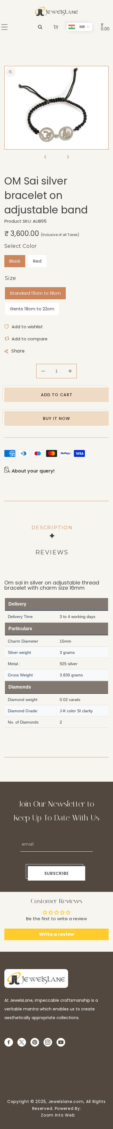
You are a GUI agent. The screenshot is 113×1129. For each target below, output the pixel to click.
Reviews (52, 552)
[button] (4, 27)
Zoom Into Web (56, 1115)
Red (37, 261)
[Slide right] (68, 157)
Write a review (56, 934)
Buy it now (56, 418)
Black (14, 261)
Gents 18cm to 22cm (32, 309)
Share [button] (18, 351)
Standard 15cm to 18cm (35, 293)
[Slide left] (45, 157)
